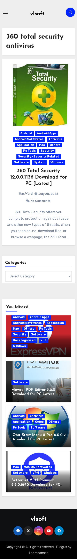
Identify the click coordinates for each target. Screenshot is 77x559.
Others (55, 145)
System (39, 162)
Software (21, 162)
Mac (42, 145)
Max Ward (26, 193)
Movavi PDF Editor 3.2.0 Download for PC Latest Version (33, 394)
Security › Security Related (38, 156)
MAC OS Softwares (38, 467)
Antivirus (55, 139)
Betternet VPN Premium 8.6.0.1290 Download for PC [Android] (35, 484)
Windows (56, 162)
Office (39, 422)
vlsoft (37, 14)
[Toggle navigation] (5, 12)
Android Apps (47, 133)
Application (25, 145)
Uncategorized (24, 340)
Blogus (61, 547)
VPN (43, 340)
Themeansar (38, 553)
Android (26, 133)
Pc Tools (29, 151)
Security (47, 151)
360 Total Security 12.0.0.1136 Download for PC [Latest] (38, 177)
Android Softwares (29, 139)
